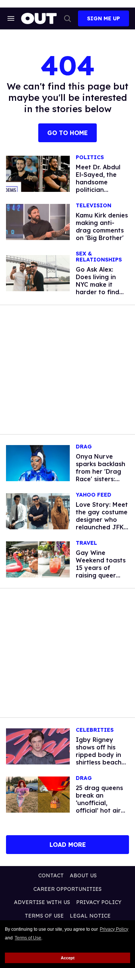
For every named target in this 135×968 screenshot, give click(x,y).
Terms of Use (28, 938)
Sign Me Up (103, 18)
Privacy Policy (114, 929)
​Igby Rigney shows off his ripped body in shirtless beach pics (99, 754)
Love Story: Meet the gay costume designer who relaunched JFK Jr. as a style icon (102, 519)
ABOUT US (83, 875)
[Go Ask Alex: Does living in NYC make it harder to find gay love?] (38, 273)
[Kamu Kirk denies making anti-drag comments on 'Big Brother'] (38, 221)
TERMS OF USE (44, 915)
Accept (68, 958)
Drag (84, 447)
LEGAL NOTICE (90, 915)
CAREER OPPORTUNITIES (67, 889)
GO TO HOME (67, 133)
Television (93, 205)
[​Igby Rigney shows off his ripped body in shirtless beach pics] (38, 746)
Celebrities (95, 730)
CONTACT (51, 875)
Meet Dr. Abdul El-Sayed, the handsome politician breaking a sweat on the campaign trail (98, 189)
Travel (86, 543)
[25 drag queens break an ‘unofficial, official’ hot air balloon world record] (38, 794)
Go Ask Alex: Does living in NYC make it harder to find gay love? (97, 284)
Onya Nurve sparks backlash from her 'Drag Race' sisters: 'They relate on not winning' (100, 475)
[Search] (67, 18)
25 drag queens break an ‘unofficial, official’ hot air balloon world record (99, 806)
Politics (90, 157)
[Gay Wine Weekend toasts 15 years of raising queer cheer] (38, 559)
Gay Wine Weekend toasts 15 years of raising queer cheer (101, 568)
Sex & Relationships (99, 257)
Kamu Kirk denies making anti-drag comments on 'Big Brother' (102, 226)
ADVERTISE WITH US (42, 902)
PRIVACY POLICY (99, 902)
